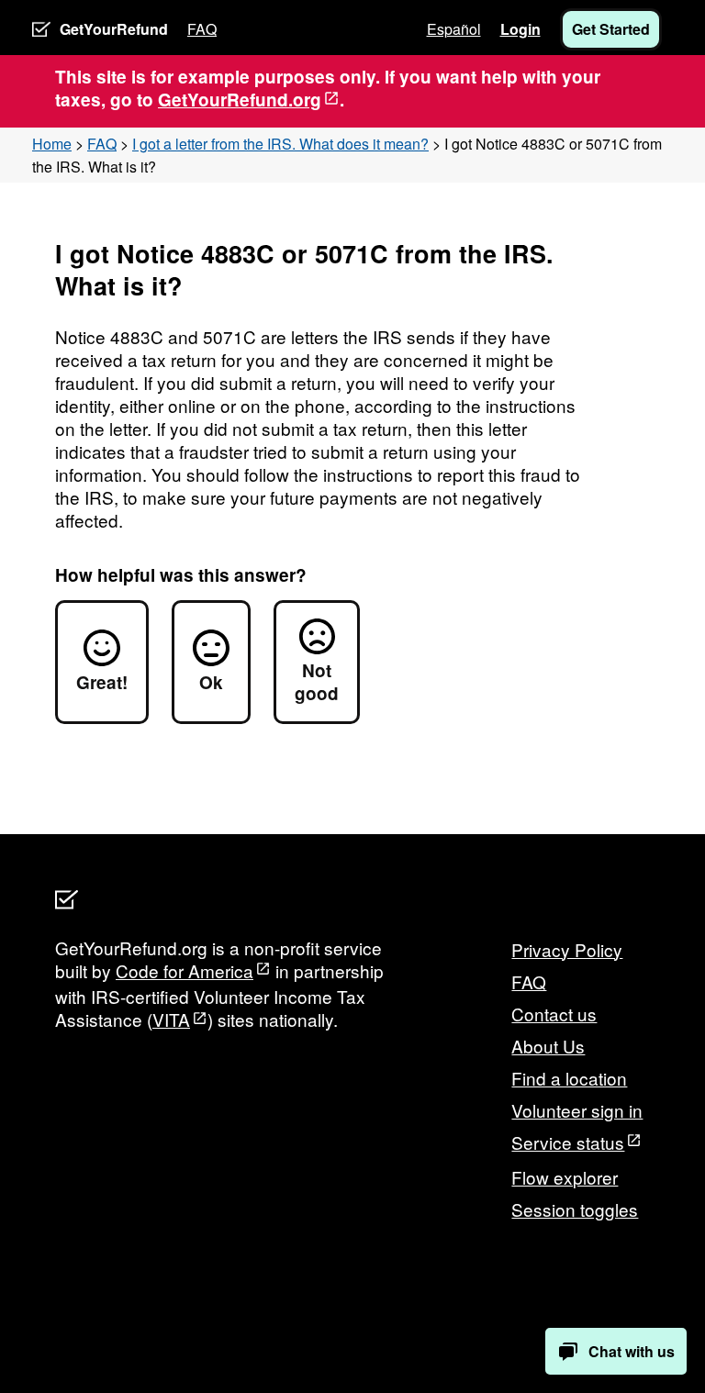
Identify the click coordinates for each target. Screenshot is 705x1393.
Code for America (184, 970)
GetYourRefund (114, 28)
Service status (567, 1142)
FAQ (202, 28)
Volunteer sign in (577, 1110)
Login (520, 28)
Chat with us (631, 1351)
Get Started (611, 28)
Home (52, 143)
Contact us (554, 1013)
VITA (171, 1019)
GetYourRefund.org (239, 99)
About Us (548, 1045)
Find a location (569, 1077)
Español (454, 28)
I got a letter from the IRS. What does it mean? (280, 143)
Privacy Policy (566, 949)
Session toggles (574, 1209)
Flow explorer (564, 1177)
